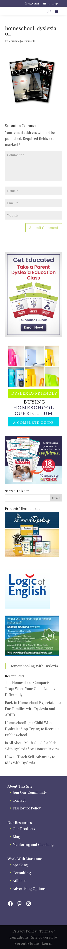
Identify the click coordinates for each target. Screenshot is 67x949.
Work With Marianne (25, 858)
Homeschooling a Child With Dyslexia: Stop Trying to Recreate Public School (32, 728)
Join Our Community (30, 792)
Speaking (20, 864)
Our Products (24, 828)
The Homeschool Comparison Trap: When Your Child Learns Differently (30, 688)
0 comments (28, 41)
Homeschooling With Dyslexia (33, 665)
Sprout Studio (26, 943)
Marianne (14, 41)
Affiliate (19, 880)
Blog (16, 836)
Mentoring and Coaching (33, 844)
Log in (47, 943)
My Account (32, 3)
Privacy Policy (25, 931)
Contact (19, 800)
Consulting (22, 872)
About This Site (20, 786)
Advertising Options (29, 888)
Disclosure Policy (27, 808)
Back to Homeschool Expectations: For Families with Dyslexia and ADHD (33, 708)
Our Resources (20, 822)
